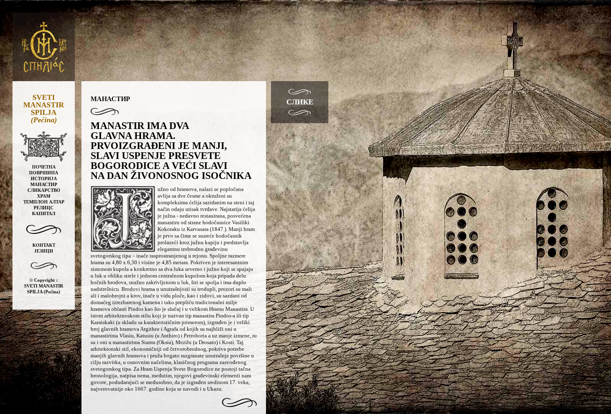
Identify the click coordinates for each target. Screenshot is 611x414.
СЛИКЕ (299, 102)
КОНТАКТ (43, 245)
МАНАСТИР (43, 184)
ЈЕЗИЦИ (43, 250)
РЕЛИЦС (44, 207)
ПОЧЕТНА (44, 166)
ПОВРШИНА (43, 172)
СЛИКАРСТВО (43, 190)
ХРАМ (43, 195)
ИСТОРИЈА (44, 178)
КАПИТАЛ (43, 213)
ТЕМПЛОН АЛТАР (43, 201)
